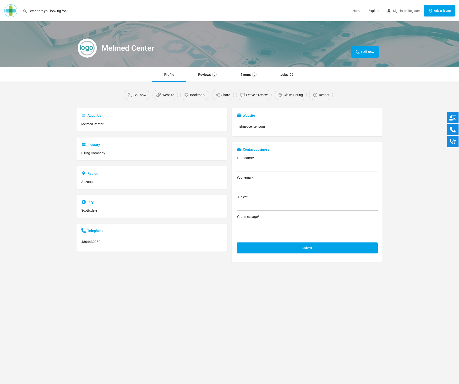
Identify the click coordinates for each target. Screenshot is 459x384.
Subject (242, 197)
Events (247, 75)
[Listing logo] (87, 48)
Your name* (245, 158)
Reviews (206, 75)
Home (356, 11)
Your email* (245, 177)
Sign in (398, 11)
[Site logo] (11, 10)
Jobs (284, 75)
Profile (169, 75)
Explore (373, 11)
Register (414, 11)
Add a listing (442, 10)
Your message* (248, 217)
